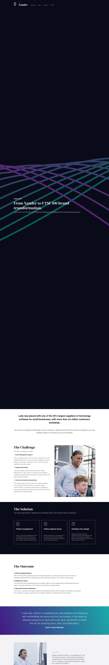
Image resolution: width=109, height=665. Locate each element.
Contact (52, 5)
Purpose (45, 5)
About (39, 5)
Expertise (33, 5)
